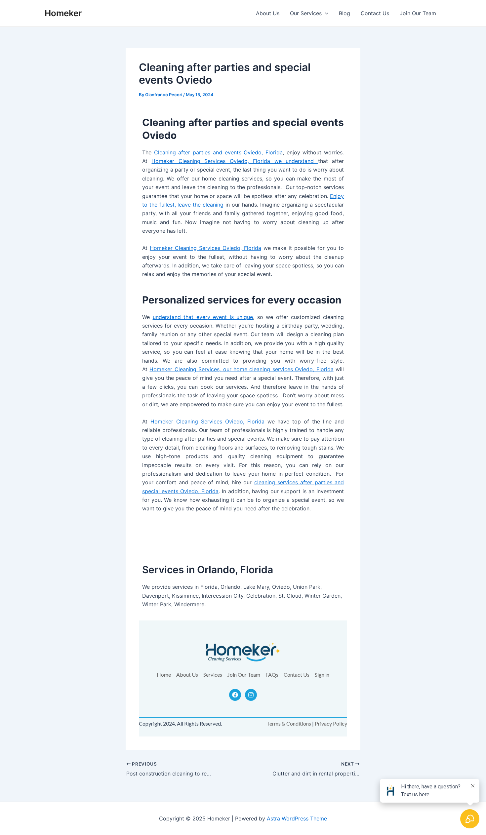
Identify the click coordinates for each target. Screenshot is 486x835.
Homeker (63, 13)
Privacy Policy (331, 723)
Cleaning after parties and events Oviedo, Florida (218, 152)
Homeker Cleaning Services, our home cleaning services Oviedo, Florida (241, 369)
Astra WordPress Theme (297, 818)
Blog (344, 13)
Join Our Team (418, 13)
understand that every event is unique (203, 317)
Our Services (306, 13)
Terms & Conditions (288, 723)
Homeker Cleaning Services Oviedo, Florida (205, 248)
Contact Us (375, 13)
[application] (325, 13)
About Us (267, 13)
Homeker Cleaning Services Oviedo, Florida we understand (234, 161)
